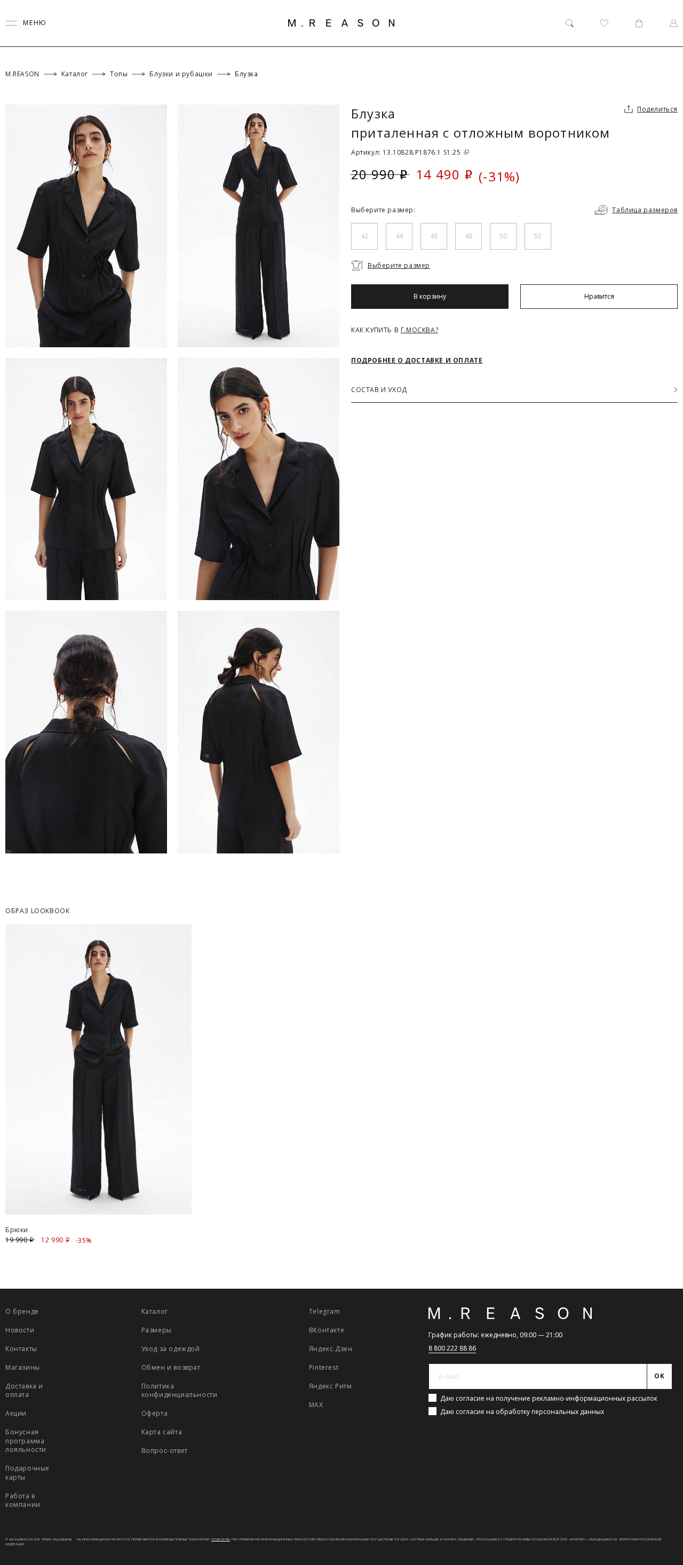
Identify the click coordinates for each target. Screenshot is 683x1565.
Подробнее (220, 1539)
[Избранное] (604, 23)
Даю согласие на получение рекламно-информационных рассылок (548, 1398)
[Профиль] (674, 23)
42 (364, 236)
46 (434, 236)
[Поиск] (570, 23)
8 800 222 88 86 (452, 1348)
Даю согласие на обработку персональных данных (522, 1411)
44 (399, 236)
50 (503, 236)
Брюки (16, 1229)
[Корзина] (639, 23)
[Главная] (341, 23)
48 (468, 236)
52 (538, 236)
